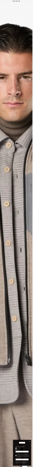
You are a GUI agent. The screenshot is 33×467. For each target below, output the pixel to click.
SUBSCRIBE (22, 459)
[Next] (31, 234)
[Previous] (0, 234)
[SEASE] (16, 1)
